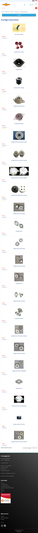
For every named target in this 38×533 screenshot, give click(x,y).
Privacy (2, 489)
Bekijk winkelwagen (4, 517)
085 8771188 (5, 463)
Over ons (2, 483)
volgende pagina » (8, 447)
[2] (3, 447)
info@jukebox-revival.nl (10, 473)
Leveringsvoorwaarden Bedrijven (7, 487)
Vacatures (3, 491)
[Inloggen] (25, 4)
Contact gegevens (4, 484)
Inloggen (2, 516)
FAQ (1, 492)
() (32, 4)
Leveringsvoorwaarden (5, 486)
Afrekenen (3, 519)
